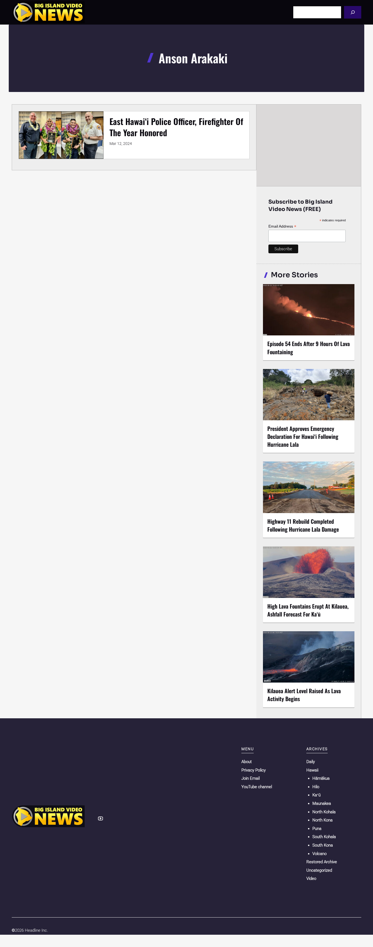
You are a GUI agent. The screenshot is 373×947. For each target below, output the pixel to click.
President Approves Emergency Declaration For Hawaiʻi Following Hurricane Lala (302, 436)
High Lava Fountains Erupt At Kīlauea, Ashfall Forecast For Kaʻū (308, 610)
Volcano (319, 853)
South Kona (322, 845)
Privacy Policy (253, 770)
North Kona (322, 820)
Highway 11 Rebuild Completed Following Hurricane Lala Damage (303, 525)
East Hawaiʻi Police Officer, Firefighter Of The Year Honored (176, 127)
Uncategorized (319, 870)
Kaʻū (316, 795)
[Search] (352, 12)
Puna (316, 828)
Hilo (315, 786)
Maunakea (321, 803)
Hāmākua (321, 778)
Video (311, 878)
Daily (310, 761)
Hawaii (312, 770)
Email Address (282, 226)
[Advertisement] (309, 145)
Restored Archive (321, 861)
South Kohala (324, 836)
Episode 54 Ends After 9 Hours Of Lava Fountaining (308, 348)
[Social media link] (100, 818)
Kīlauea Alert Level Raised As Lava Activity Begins (304, 695)
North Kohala (324, 811)
